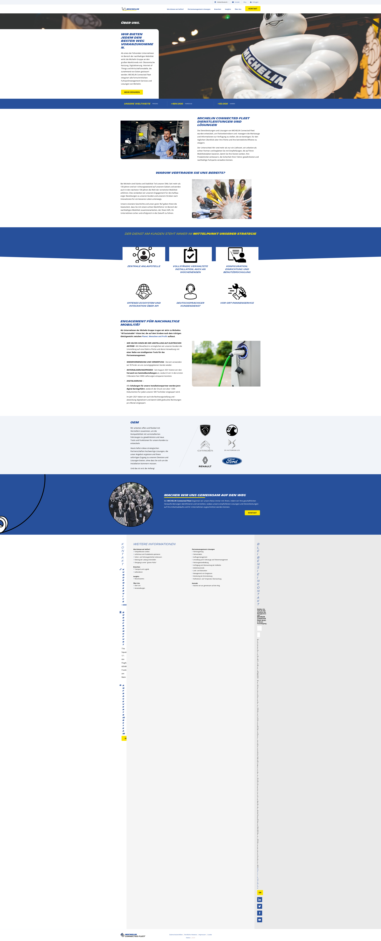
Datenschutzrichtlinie (257, 878)
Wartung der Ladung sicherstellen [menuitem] (145, 560)
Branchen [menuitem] (217, 9)
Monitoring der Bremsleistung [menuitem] (202, 576)
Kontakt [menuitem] (195, 583)
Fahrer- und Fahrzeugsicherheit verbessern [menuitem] (148, 557)
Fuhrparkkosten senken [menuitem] (142, 552)
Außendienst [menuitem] (139, 572)
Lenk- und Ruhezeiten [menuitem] (200, 571)
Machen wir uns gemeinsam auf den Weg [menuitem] (206, 586)
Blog (245, 2)
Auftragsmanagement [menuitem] (200, 557)
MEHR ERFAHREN (132, 92)
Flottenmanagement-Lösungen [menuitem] (199, 9)
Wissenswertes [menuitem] (139, 579)
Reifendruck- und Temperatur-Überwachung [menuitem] (207, 579)
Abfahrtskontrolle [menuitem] (198, 568)
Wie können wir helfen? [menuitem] (175, 9)
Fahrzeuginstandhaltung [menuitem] (201, 562)
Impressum (202, 935)
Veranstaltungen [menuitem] (140, 588)
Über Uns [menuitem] (238, 9)
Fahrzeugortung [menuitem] (198, 552)
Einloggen (255, 2)
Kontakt (237, 2)
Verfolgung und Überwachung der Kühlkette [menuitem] (207, 565)
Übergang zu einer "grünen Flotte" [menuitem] (145, 562)
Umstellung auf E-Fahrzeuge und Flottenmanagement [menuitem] (210, 560)
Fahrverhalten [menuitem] (197, 554)
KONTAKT (252, 8)
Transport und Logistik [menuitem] (142, 569)
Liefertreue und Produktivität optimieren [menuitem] (147, 554)
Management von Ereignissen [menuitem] (202, 573)
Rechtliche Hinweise (190, 935)
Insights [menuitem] (228, 9)
